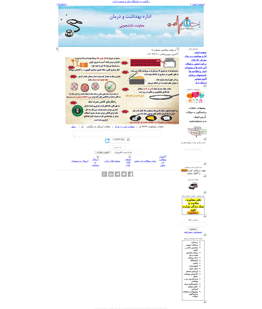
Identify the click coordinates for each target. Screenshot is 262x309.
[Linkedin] (111, 174)
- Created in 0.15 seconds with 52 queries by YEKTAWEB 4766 (144, 308)
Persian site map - (102, 308)
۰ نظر (74, 126)
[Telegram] (117, 174)
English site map (115, 308)
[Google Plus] (104, 174)
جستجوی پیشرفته (193, 232)
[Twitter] (124, 174)
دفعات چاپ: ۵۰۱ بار (124, 126)
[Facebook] (130, 174)
